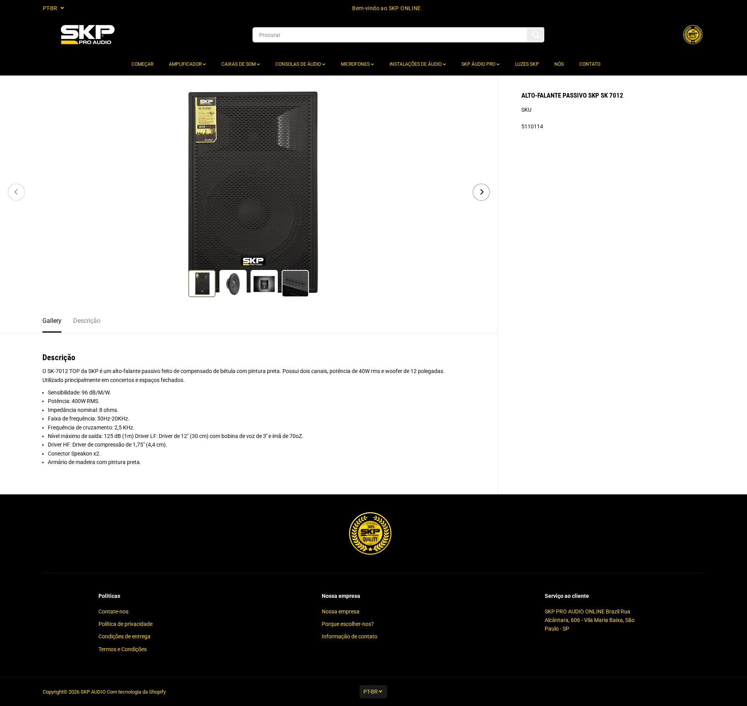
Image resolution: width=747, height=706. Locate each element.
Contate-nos (113, 611)
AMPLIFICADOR (186, 64)
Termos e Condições (122, 649)
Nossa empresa (340, 611)
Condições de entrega (124, 636)
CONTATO (589, 64)
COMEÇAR (142, 64)
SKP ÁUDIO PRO (478, 64)
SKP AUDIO (93, 692)
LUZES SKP (527, 64)
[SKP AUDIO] (87, 35)
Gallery (51, 320)
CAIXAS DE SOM (239, 64)
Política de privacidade (125, 624)
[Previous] (16, 192)
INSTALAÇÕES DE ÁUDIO (416, 64)
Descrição (86, 320)
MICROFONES (356, 64)
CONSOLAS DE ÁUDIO (298, 64)
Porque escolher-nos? (348, 624)
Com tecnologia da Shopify (136, 692)
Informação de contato (349, 636)
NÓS (559, 64)
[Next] (481, 192)
